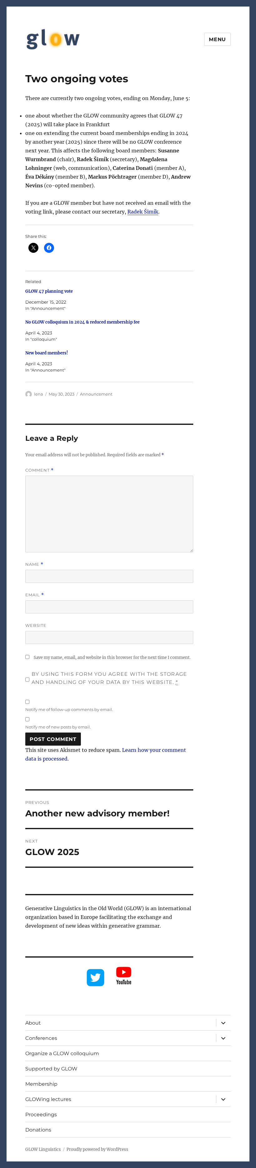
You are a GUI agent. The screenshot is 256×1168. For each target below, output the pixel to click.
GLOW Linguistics (43, 1149)
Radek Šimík (142, 212)
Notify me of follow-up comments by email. (69, 709)
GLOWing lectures (48, 1099)
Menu (217, 39)
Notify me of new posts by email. (58, 726)
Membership (41, 1084)
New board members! (46, 353)
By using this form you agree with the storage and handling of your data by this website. (109, 678)
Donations (38, 1130)
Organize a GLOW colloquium (62, 1053)
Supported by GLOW (51, 1069)
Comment (39, 470)
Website (36, 625)
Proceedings (41, 1115)
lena (38, 394)
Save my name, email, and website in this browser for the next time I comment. (112, 657)
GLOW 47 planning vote (49, 291)
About (33, 1023)
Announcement (96, 394)
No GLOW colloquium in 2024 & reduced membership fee (82, 322)
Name (34, 564)
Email (34, 595)
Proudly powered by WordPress (97, 1149)
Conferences (41, 1038)
